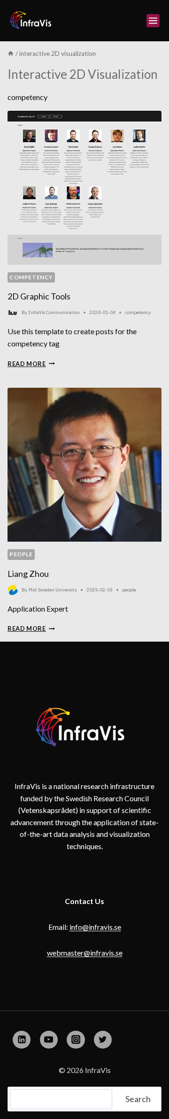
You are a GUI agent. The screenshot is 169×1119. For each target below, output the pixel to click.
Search (138, 1099)
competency (31, 277)
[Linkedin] (22, 1040)
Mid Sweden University (53, 590)
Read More (31, 364)
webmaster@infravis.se (85, 952)
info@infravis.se (95, 926)
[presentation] (84, 188)
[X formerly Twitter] (103, 1040)
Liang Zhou (28, 573)
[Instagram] (75, 1040)
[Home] (11, 53)
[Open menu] (153, 20)
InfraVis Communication (54, 312)
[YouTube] (49, 1040)
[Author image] (13, 312)
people (21, 554)
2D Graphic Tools (39, 296)
